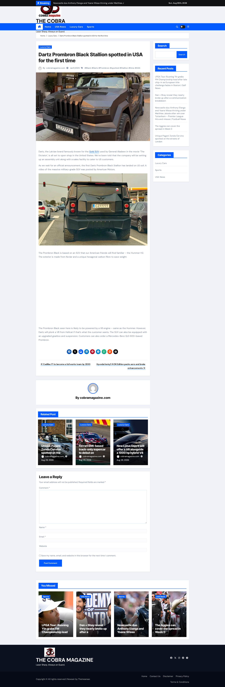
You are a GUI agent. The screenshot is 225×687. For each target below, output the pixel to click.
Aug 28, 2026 (123, 460)
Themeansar (84, 679)
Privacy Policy (182, 676)
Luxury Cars (76, 26)
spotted (115, 68)
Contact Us (155, 676)
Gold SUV (94, 151)
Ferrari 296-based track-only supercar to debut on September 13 (92, 451)
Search (162, 45)
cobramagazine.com (55, 68)
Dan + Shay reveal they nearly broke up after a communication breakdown (170, 98)
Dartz (95, 68)
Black (88, 68)
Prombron (104, 68)
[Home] (39, 27)
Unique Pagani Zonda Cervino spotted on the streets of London (53, 451)
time (132, 68)
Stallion (124, 68)
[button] (188, 27)
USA (138, 68)
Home (48, 26)
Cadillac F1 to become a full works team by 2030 (66, 364)
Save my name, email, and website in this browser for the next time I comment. (78, 555)
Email (42, 536)
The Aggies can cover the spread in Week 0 (167, 127)
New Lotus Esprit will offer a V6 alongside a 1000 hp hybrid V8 (130, 449)
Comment (44, 487)
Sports (90, 26)
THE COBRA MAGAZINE (64, 660)
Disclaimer (168, 676)
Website (43, 546)
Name (42, 527)
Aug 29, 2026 (47, 460)
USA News (60, 26)
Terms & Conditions (179, 682)
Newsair (71, 679)
